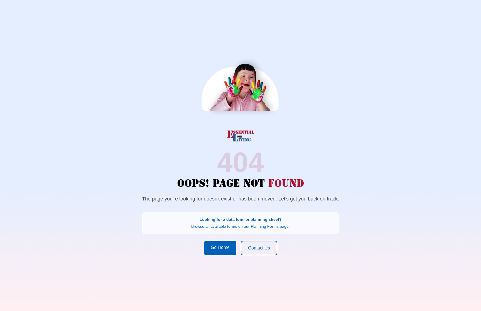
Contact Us (259, 248)
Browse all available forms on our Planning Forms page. (240, 226)
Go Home (220, 247)
